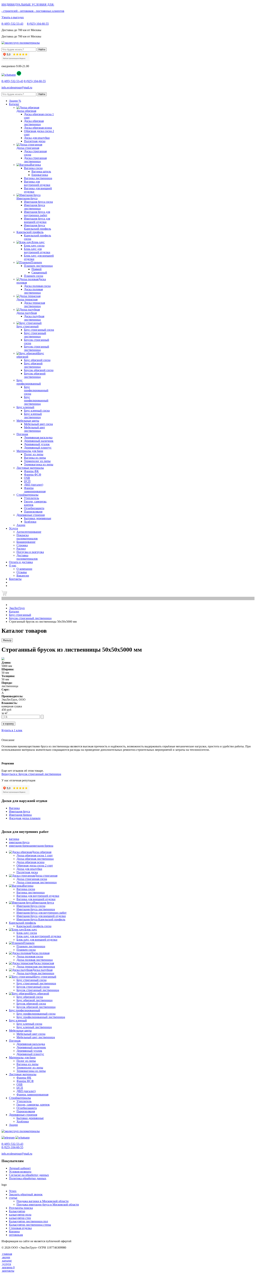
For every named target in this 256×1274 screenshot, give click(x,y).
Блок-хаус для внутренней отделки (37, 250)
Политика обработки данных (27, 1178)
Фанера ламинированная (35, 489)
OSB (27, 477)
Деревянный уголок (37, 444)
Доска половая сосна (37, 286)
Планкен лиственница (38, 265)
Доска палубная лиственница (34, 318)
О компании (24, 568)
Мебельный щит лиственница (34, 429)
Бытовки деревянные (37, 518)
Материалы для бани (29, 451)
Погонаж (22, 434)
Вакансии (22, 575)
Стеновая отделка (20, 1228)
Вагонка (14, 808)
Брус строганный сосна (39, 329)
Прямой (36, 269)
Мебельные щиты (27, 420)
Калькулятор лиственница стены (30, 1224)
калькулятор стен (20, 1218)
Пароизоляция (33, 511)
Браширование (25, 541)
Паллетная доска (34, 141)
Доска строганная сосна (31, 879)
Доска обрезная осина (38, 127)
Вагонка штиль (41, 171)
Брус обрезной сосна (37, 360)
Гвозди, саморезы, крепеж (33, 1104)
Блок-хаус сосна (34, 245)
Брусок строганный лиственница (36, 348)
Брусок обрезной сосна (38, 370)
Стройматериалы (27, 494)
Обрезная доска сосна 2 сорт (34, 865)
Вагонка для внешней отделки (35, 899)
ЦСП (27, 481)
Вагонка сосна (33, 168)
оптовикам (16, 1234)
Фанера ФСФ (32, 474)
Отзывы (21, 572)
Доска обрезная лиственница (34, 122)
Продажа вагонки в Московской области (42, 1201)
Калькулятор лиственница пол (28, 1221)
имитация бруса (19, 842)
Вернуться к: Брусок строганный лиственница (31, 774)
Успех (12, 1191)
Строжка (22, 545)
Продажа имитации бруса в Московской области (47, 1204)
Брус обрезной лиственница (33, 365)
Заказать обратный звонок (26, 1194)
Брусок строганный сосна (32, 986)
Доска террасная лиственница (34, 304)
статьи (13, 1197)
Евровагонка (39, 174)
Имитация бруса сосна (38, 201)
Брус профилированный (28, 382)
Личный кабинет (20, 1168)
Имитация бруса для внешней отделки (37, 220)
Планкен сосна (33, 275)
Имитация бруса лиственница (34, 207)
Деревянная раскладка (38, 437)
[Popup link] (8, 74)
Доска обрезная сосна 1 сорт (34, 855)
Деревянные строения (30, 515)
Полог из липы (33, 454)
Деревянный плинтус (38, 447)
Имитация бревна (20, 814)
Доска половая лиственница (33, 291)
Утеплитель (31, 498)
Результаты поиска (21, 1207)
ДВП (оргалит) (33, 484)
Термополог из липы (37, 461)
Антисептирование (28, 531)
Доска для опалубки (37, 137)
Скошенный (39, 272)
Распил (21, 548)
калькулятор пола (20, 1214)
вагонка (14, 839)
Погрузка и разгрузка (30, 552)
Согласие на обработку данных (29, 1175)
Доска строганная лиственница (35, 159)
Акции (13, 1124)
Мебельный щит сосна (38, 424)
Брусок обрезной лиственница (35, 375)
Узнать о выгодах (12, 17)
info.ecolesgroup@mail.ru (16, 87)
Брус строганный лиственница (35, 335)
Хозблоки (30, 521)
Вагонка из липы (35, 457)
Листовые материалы (30, 467)
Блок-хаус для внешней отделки (36, 939)
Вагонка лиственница (38, 178)
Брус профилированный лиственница (36, 400)
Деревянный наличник (38, 440)
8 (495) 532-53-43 (12, 23)
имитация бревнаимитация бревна (31, 845)
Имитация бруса (19, 811)
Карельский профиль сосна (33, 926)
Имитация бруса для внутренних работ (37, 213)
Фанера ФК (31, 471)
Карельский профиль (29, 232)
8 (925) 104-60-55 (38, 23)
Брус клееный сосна (37, 410)
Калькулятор (17, 1211)
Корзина (14, 1231)
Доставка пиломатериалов (27, 557)
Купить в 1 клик (11, 730)
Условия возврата (20, 1171)
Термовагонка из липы (38, 464)
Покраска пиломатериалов (27, 537)
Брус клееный (25, 407)
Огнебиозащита (34, 508)
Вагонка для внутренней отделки (37, 183)
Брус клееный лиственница (33, 415)
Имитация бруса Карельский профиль (37, 227)
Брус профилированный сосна (36, 390)
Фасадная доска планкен (24, 818)
